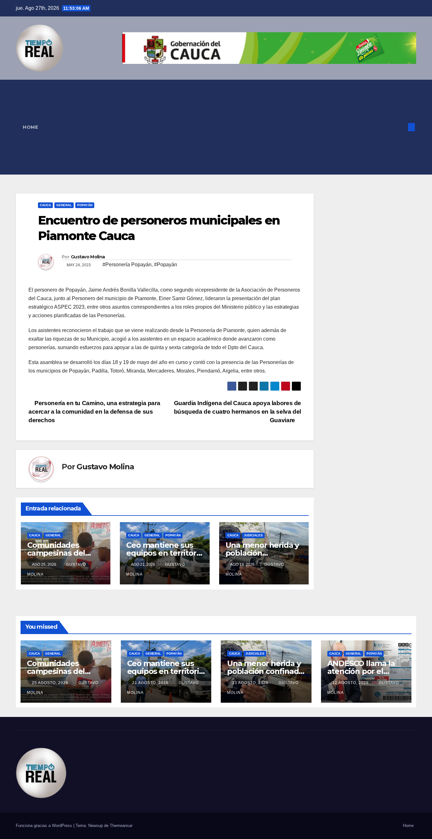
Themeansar (121, 825)
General (64, 205)
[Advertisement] (219, 127)
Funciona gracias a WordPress (44, 825)
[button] (401, 127)
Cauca (45, 205)
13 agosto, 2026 (251, 683)
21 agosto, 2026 (151, 683)
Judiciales (253, 535)
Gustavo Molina (88, 257)
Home (30, 127)
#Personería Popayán (126, 264)
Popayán (84, 205)
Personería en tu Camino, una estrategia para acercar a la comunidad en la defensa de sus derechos (94, 411)
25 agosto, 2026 (51, 683)
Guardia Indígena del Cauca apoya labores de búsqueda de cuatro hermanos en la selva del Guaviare (237, 411)
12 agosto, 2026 (351, 683)
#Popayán (165, 264)
